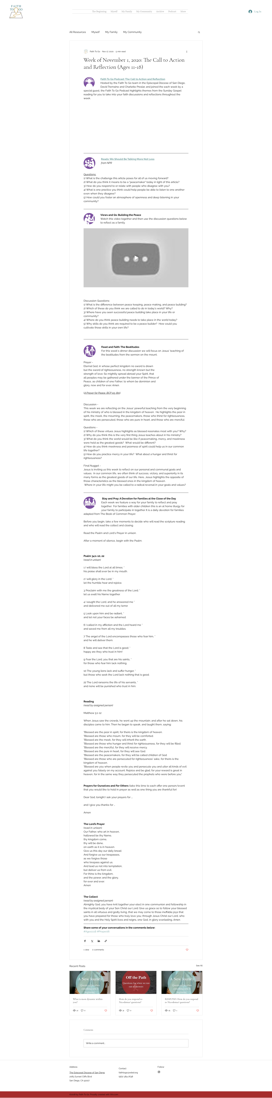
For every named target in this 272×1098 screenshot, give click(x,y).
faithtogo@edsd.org (128, 1058)
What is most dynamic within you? (87, 986)
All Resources (77, 31)
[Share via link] (105, 926)
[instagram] (159, 1057)
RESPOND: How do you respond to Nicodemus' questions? (181, 986)
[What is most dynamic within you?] (90, 968)
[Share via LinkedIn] (98, 926)
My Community (132, 31)
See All (199, 951)
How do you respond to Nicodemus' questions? (130, 986)
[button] (199, 32)
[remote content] (136, 118)
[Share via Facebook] (85, 926)
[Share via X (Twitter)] (92, 926)
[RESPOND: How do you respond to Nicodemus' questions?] (182, 968)
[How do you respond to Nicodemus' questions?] (136, 968)
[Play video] (136, 243)
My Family (111, 31)
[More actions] (186, 51)
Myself (96, 31)
